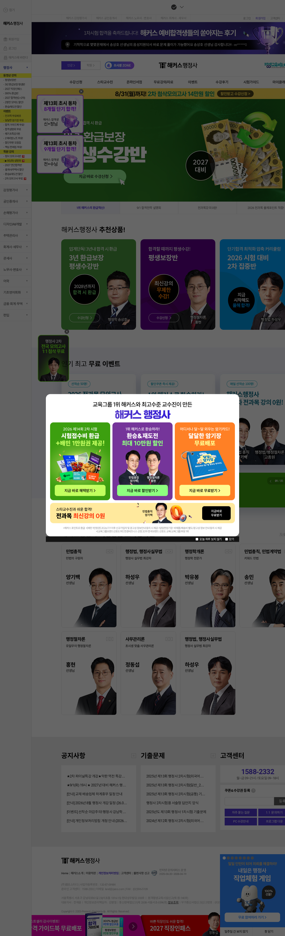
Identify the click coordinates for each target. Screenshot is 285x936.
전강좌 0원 (143, 513)
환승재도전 (142, 461)
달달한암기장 (206, 461)
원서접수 (80, 462)
